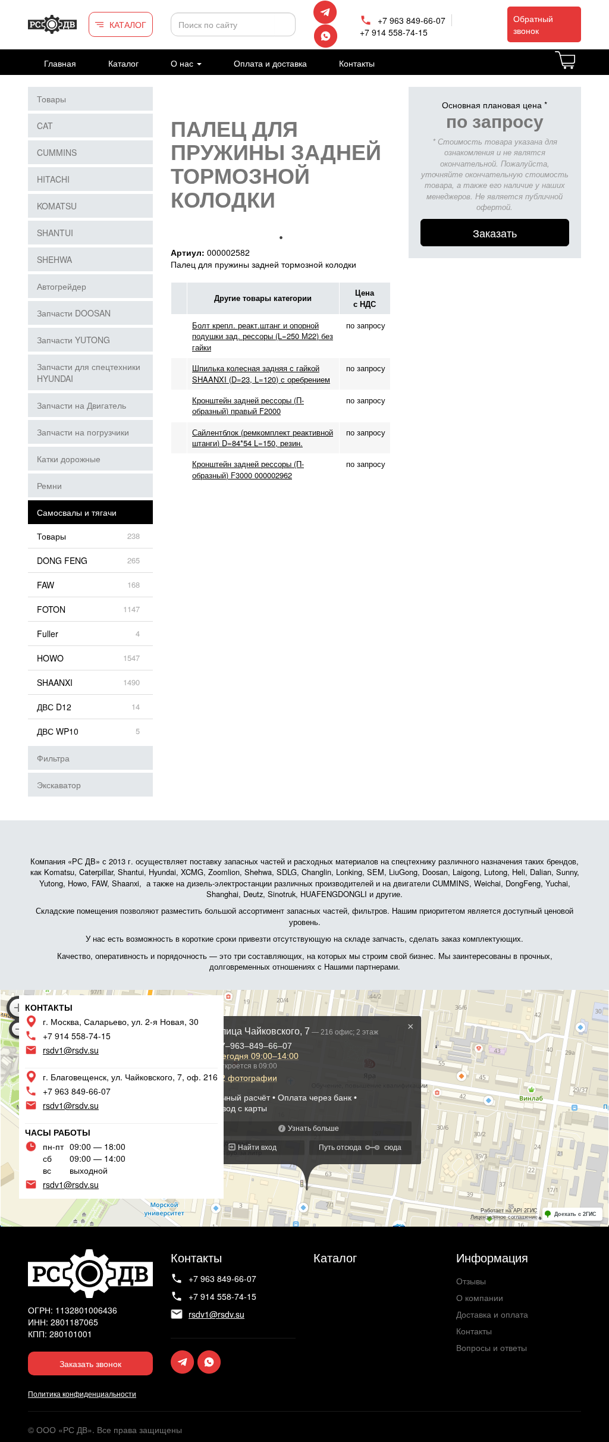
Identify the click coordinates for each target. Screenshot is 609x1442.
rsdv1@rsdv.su (71, 1050)
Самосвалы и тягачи (77, 512)
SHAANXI (55, 682)
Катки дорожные (69, 459)
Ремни (49, 485)
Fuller (47, 634)
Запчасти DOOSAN (74, 313)
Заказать (495, 232)
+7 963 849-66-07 (411, 20)
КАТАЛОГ (127, 24)
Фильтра (53, 758)
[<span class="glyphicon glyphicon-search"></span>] (285, 24)
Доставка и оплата (492, 1314)
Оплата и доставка (270, 63)
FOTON (51, 609)
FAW (45, 585)
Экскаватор (59, 785)
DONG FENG (62, 560)
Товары (51, 99)
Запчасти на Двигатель (81, 405)
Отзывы (471, 1281)
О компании (479, 1297)
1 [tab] (281, 237)
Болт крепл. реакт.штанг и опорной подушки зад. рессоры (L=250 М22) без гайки (262, 336)
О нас (183, 63)
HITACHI (53, 179)
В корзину (580, 67)
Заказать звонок (90, 1363)
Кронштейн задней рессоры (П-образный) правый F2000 (248, 405)
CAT (45, 125)
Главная (60, 63)
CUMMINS (57, 152)
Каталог (123, 63)
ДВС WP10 (58, 731)
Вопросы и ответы (491, 1347)
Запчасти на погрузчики (83, 432)
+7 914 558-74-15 (394, 32)
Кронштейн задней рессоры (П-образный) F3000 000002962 (248, 469)
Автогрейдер (61, 286)
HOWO (50, 658)
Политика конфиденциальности (82, 1393)
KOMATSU (57, 206)
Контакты (357, 63)
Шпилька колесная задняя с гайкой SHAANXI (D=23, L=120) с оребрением (261, 373)
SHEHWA (54, 259)
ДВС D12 (54, 707)
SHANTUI (55, 233)
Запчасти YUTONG (73, 340)
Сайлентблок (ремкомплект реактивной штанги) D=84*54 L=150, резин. (262, 438)
